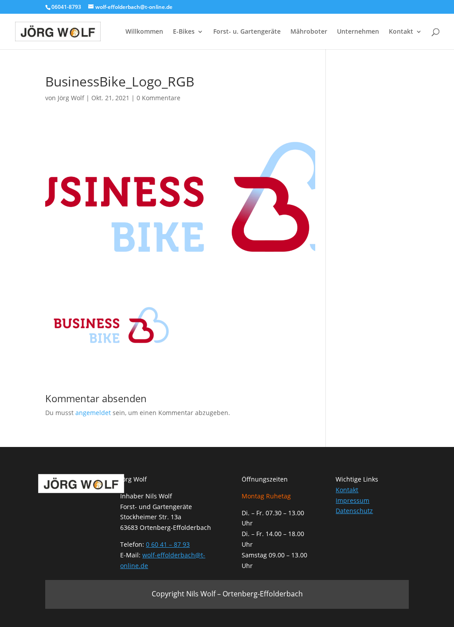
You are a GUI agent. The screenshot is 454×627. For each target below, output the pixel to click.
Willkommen (144, 31)
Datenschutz (354, 510)
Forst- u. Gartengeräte (247, 31)
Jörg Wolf (71, 98)
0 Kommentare (158, 98)
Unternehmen (358, 31)
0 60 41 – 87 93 (168, 544)
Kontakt (401, 31)
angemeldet (93, 412)
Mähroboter (308, 31)
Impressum (352, 500)
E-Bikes (184, 31)
